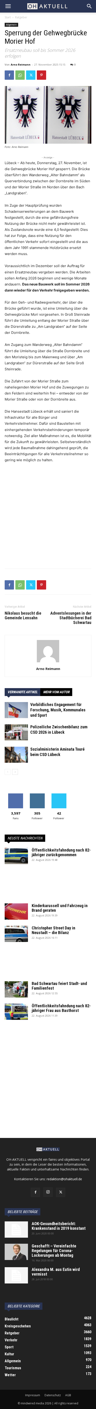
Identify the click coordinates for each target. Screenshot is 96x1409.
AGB (68, 1395)
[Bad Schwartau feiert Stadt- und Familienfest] (16, 989)
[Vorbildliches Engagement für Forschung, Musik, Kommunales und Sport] (16, 710)
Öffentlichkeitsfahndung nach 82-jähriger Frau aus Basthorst (61, 1008)
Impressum (32, 1395)
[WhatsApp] (20, 75)
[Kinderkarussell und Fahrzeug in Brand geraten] (16, 911)
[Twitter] (30, 75)
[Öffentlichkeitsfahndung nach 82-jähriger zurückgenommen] (16, 856)
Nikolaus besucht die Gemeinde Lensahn (23, 615)
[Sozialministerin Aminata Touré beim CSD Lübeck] (16, 755)
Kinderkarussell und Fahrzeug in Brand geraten (60, 908)
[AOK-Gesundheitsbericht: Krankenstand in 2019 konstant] (16, 1229)
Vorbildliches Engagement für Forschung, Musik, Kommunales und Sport (58, 710)
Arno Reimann (21, 64)
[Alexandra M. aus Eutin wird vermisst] (16, 1275)
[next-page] (15, 772)
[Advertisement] (48, 517)
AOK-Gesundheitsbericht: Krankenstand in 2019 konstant (59, 1226)
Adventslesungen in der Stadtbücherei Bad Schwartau (70, 618)
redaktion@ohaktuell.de (64, 1179)
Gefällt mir (15, 795)
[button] (7, 6)
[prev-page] (7, 772)
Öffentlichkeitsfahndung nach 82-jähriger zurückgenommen (61, 852)
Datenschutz (53, 1395)
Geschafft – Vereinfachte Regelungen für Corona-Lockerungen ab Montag (54, 1250)
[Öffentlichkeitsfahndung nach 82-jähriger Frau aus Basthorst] (16, 1012)
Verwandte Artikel (22, 692)
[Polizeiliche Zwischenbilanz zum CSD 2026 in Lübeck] (16, 732)
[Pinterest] (41, 75)
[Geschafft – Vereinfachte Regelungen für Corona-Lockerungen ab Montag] (16, 1252)
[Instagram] (48, 1192)
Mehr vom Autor (56, 692)
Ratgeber (21, 17)
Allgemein (11, 24)
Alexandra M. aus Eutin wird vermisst (56, 1271)
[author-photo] (48, 662)
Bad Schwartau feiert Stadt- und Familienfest (59, 986)
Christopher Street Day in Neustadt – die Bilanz (53, 930)
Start (8, 17)
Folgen (37, 795)
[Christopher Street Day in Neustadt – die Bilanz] (16, 934)
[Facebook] (9, 75)
